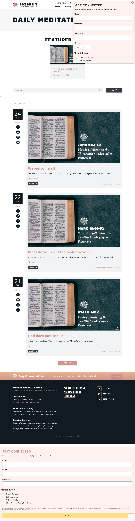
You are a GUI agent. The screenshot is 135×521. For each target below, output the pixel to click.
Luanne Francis (114, 351)
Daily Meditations (12, 497)
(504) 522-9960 (35, 402)
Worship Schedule (74, 388)
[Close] (132, 2)
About (57, 6)
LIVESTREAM (62, 3)
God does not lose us (45, 335)
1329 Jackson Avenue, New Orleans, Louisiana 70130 (35, 390)
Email (4, 460)
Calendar (69, 396)
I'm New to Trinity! (12, 500)
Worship (68, 6)
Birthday (78, 43)
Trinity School (72, 392)
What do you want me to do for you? (59, 252)
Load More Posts (67, 363)
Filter (112, 90)
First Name (6, 470)
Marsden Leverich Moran (110, 268)
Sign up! (67, 515)
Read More (33, 184)
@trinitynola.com (43, 429)
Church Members (12, 494)
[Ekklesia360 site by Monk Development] (78, 436)
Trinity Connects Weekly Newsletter (18, 503)
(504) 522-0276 (21, 402)
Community (34, 178)
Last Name (6, 479)
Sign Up (117, 376)
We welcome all (41, 168)
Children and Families (86, 57)
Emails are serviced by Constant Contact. (23, 509)
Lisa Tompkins (114, 184)
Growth (33, 262)
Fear (32, 346)
